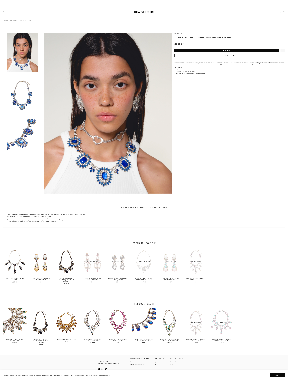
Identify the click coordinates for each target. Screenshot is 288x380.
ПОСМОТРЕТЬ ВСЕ (25, 20)
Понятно (277, 375)
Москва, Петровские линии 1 (108, 364)
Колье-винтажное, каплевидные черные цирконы (66, 280)
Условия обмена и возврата (137, 364)
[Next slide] (169, 113)
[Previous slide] (47, 113)
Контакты (132, 367)
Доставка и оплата (159, 362)
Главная (5, 20)
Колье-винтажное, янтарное (66, 339)
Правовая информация (135, 362)
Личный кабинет (174, 362)
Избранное (172, 367)
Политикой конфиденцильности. (101, 375)
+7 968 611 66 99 (104, 361)
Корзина (172, 364)
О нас (156, 364)
